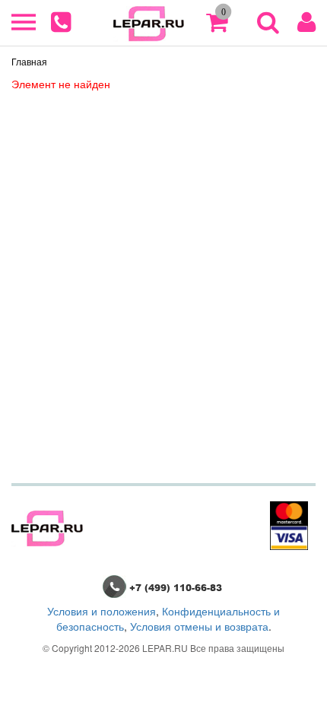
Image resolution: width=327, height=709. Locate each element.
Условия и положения (101, 610)
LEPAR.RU (165, 647)
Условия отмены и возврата (199, 626)
